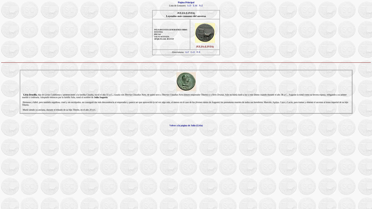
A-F (187, 52)
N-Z (201, 5)
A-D (189, 5)
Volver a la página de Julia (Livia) (186, 125)
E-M (195, 5)
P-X (198, 52)
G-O (193, 52)
